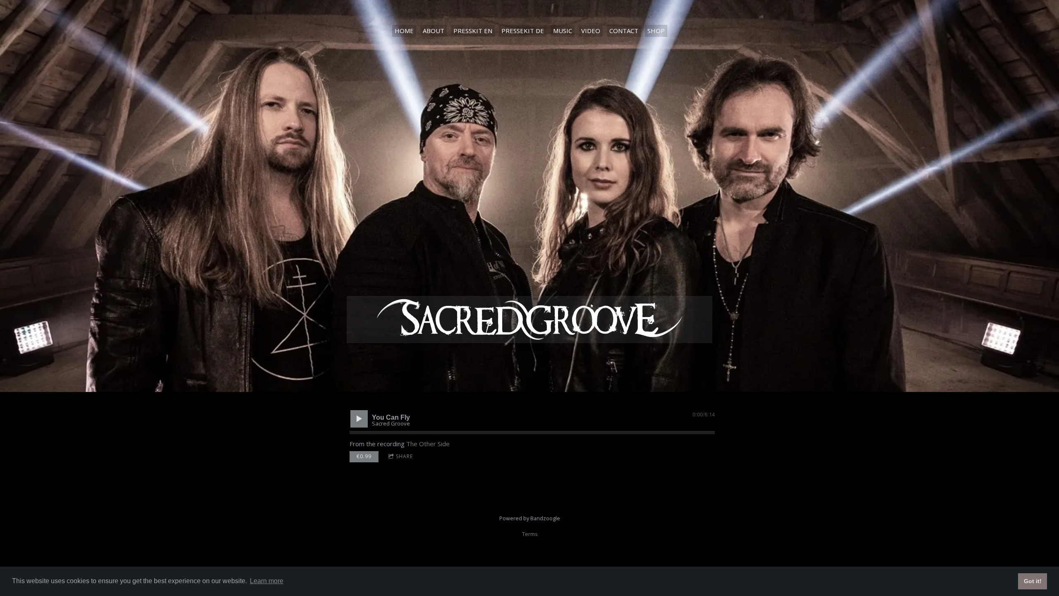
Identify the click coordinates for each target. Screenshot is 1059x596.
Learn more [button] (266, 580)
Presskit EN (472, 30)
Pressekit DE (522, 30)
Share (404, 456)
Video (590, 30)
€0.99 (364, 456)
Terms (529, 534)
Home (404, 30)
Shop (656, 30)
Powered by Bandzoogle (529, 518)
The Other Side (428, 444)
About (433, 30)
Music (562, 30)
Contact (623, 30)
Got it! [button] (1033, 581)
